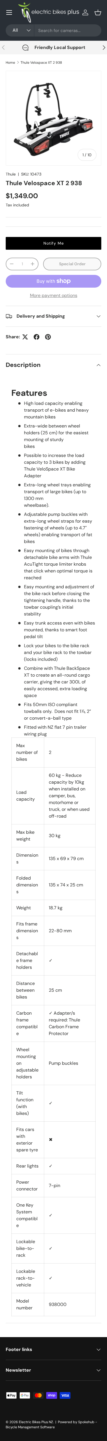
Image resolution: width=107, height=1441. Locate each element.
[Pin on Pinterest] (48, 337)
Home (10, 62)
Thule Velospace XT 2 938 (41, 62)
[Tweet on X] (25, 337)
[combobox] (53, 30)
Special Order (72, 263)
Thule (11, 174)
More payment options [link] (53, 295)
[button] (98, 12)
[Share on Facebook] (36, 337)
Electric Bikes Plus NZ (36, 1422)
